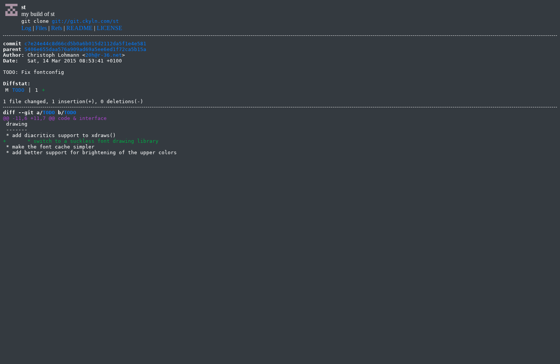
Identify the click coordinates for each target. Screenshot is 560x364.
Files (41, 28)
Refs (56, 28)
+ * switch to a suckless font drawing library (80, 141)
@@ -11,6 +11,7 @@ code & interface (55, 118)
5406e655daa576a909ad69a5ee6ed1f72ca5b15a (85, 49)
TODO (18, 90)
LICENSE (109, 28)
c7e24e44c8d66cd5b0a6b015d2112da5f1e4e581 (85, 43)
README (79, 28)
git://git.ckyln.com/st (85, 21)
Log (26, 28)
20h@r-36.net (103, 55)
